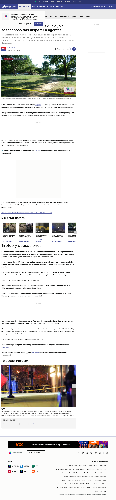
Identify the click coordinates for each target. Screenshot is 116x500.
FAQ (70, 473)
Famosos (59, 1)
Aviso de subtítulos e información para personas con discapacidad (87, 487)
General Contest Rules (87, 480)
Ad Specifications (101, 469)
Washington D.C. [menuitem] (24, 6)
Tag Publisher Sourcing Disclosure (96, 473)
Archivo (89, 469)
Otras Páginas (34, 453)
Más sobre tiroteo (13, 218)
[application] (38, 76)
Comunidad (64, 17)
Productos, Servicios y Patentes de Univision (94, 476)
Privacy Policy (82, 465)
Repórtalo (5, 347)
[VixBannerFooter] (58, 444)
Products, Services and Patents (71, 476)
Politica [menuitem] (35, 6)
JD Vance (24, 424)
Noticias (45, 1)
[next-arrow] (75, 232)
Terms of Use (102, 465)
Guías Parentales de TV (79, 473)
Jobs (93, 469)
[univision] (8, 6)
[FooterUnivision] (15, 452)
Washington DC (35, 424)
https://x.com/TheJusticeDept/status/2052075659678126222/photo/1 (26, 213)
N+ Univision (12, 47)
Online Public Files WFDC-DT (98, 484)
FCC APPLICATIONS (100, 491)
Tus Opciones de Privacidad (63, 484)
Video (88, 17)
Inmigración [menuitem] (43, 6)
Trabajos (53, 17)
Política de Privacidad (71, 465)
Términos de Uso (92, 465)
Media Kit (65, 473)
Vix (39, 1)
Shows (52, 1)
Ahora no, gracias (25, 24)
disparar (38, 105)
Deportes (67, 1)
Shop (79, 1)
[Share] (74, 49)
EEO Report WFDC (62, 487)
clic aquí (37, 151)
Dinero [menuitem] (52, 6)
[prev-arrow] (1, 386)
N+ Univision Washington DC (8, 240)
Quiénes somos (77, 17)
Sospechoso (14, 424)
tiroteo (5, 424)
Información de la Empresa (63, 469)
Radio (74, 1)
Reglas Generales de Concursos (70, 480)
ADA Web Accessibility (79, 469)
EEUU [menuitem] (57, 6)
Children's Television (100, 480)
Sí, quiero (38, 24)
